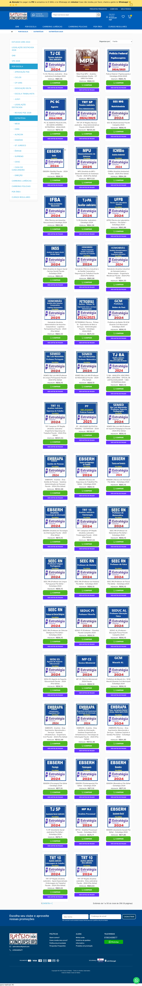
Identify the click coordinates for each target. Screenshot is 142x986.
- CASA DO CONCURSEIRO (18, 168)
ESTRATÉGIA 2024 (56, 31)
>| (51, 903)
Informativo (80, 943)
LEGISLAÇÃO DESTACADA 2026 (23, 48)
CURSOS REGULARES (117, 26)
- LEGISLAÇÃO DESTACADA (19, 105)
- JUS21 (16, 99)
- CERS (15, 129)
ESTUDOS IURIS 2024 (21, 42)
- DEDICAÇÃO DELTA (21, 88)
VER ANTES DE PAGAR (55, 88)
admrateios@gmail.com (21, 947)
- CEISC (16, 162)
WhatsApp (115, 942)
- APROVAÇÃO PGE (21, 72)
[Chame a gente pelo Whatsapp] (136, 980)
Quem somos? (54, 938)
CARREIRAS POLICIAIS (77, 26)
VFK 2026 (16, 61)
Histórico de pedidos (83, 940)
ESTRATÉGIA (38, 31)
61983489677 (18, 950)
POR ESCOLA (30, 26)
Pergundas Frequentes (57, 946)
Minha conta (80, 938)
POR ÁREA (97, 26)
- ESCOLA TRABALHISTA (23, 94)
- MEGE (16, 123)
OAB (17, 26)
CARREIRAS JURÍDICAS (52, 26)
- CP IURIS (17, 83)
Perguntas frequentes (98, 9)
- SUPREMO (17, 156)
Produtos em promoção (84, 946)
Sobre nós (114, 9)
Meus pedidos (126, 9)
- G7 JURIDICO (19, 145)
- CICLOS (16, 77)
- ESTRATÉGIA (19, 118)
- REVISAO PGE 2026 (21, 113)
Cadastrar (129, 917)
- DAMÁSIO (17, 140)
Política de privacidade (57, 943)
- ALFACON (17, 134)
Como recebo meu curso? (58, 940)
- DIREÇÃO (17, 175)
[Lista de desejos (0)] (123, 16)
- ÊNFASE (17, 151)
